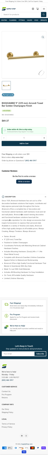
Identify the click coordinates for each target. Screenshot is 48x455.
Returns (5, 398)
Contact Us (6, 391)
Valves (29, 20)
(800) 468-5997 (7, 380)
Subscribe (40, 354)
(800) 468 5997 (31, 161)
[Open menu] (44, 9)
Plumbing (12, 20)
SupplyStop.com (27, 444)
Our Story (5, 409)
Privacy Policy (7, 427)
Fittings (22, 20)
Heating (4, 20)
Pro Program (7, 395)
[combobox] (24, 14)
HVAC (36, 20)
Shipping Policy (7, 412)
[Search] (43, 14)
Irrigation (44, 20)
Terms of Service (8, 424)
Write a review (24, 181)
